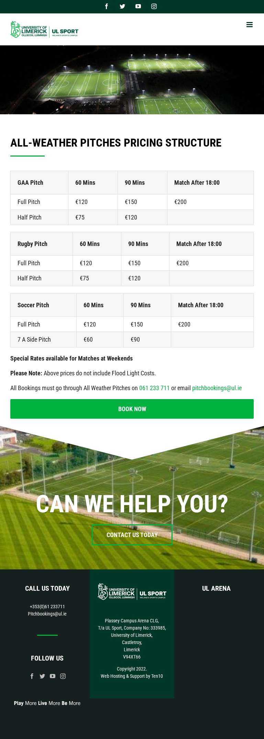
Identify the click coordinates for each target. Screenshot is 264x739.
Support (137, 676)
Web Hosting (113, 676)
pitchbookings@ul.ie (217, 388)
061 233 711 (154, 388)
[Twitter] (42, 676)
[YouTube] (52, 676)
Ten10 (157, 676)
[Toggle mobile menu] (250, 24)
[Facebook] (32, 676)
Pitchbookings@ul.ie (47, 614)
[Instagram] (63, 676)
